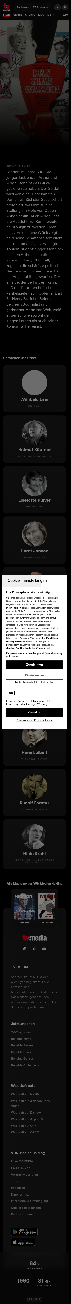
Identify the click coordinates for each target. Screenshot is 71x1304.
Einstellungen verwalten (34, 675)
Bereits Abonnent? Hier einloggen (34, 720)
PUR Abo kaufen (34, 712)
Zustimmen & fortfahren (34, 664)
